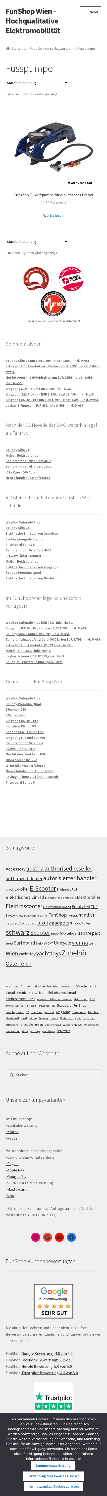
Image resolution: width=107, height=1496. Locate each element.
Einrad (10, 992)
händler (86, 915)
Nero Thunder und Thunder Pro (30, 771)
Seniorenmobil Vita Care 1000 (28, 466)
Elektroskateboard (57, 907)
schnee (33, 1018)
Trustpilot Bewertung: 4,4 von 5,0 (49, 1372)
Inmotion (37, 1012)
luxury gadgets (53, 923)
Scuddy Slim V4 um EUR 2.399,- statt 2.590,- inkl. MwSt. (48, 360)
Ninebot (75, 923)
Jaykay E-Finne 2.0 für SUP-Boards (32, 776)
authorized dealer (24, 878)
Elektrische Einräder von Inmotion (32, 533)
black (10, 889)
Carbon (25, 986)
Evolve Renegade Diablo (24, 539)
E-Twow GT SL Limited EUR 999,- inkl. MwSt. (39, 645)
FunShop (57, 915)
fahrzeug (31, 1005)
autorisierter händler (70, 878)
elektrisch (37, 992)
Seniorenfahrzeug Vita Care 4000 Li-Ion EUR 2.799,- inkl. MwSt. (53, 639)
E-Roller (21, 889)
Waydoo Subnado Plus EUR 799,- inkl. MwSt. (39, 622)
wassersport (91, 1024)
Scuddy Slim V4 (17, 450)
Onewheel (12, 1018)
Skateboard (70, 933)
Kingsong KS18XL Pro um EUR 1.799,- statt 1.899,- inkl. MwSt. (52, 400)
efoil (93, 986)
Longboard (28, 923)
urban (39, 1024)
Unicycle (62, 943)
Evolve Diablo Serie (20, 749)
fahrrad (19, 1005)
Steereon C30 (16, 709)
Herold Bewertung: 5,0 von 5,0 (46, 1366)
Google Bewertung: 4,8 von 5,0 (47, 1353)
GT (27, 1012)
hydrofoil (73, 915)
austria (35, 868)
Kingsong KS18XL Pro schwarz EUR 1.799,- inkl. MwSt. (46, 628)
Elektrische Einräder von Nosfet (30, 578)
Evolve (10, 915)
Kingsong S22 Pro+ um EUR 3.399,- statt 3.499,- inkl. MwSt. (51, 394)
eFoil (73, 889)
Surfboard (24, 943)
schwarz (18, 932)
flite (53, 1005)
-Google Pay (16, 1176)
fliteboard (64, 1005)
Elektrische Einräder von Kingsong (32, 567)
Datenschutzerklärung (53, 1466)
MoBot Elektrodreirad (22, 561)
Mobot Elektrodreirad (22, 455)
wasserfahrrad (53, 1024)
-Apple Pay (15, 1170)
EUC (94, 906)
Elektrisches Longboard (60, 897)
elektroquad (81, 999)
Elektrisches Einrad (62, 992)
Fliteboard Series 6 (20, 544)
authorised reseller (68, 868)
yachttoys (48, 953)
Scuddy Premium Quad (23, 572)
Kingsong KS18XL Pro (22, 721)
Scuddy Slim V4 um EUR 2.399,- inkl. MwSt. (38, 634)
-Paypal (12, 1138)
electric (21, 993)
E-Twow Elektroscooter (23, 555)
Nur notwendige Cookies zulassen (54, 1486)
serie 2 (54, 1018)
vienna (80, 942)
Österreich (19, 963)
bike (15, 986)
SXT (50, 943)
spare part (90, 933)
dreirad (36, 986)
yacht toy (27, 954)
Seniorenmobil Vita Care (24, 743)
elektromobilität (20, 998)
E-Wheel (63, 889)
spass (78, 1018)
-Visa (10, 1195)
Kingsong (63, 1012)
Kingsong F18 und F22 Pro (25, 737)
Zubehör (74, 952)
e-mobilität (67, 986)
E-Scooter (43, 888)
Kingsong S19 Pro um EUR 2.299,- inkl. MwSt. (40, 388)
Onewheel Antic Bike (21, 760)
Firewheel (43, 1005)
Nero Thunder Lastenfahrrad (28, 477)
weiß (93, 943)
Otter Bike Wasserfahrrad (25, 765)
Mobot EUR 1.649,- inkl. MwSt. (28, 650)
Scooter (40, 932)
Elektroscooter (24, 906)
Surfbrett (41, 943)
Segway (55, 933)
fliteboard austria (38, 915)
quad (24, 1018)
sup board (89, 1018)
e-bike (47, 986)
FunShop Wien (15, 1012)
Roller (86, 923)
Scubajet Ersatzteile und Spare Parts (34, 662)
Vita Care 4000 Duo (20, 472)
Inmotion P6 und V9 (21, 726)
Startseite (19, 48)
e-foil (56, 986)
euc (92, 999)
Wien (12, 953)
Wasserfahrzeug (72, 1024)
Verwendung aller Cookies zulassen (53, 1476)
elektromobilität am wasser (54, 999)
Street (9, 943)
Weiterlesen (53, 215)
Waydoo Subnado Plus (23, 522)
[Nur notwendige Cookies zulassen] (100, 1454)
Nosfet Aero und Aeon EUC (26, 754)
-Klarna (12, 1131)
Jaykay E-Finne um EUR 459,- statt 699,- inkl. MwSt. (45, 405)
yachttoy (35, 1031)
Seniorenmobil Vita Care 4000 (28, 461)
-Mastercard (16, 1189)
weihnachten (13, 1031)
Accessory (16, 869)
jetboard (49, 1012)
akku (8, 986)
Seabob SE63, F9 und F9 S (25, 732)
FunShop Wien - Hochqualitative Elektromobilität (33, 20)
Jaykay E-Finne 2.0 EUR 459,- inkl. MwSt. (36, 656)
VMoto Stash (16, 715)
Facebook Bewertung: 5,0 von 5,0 (48, 1359)
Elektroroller (88, 897)
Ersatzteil (81, 906)
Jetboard (13, 923)
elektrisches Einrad (25, 897)
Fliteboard (21, 915)
